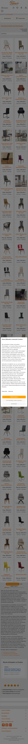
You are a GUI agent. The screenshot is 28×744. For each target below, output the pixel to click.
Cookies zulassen (14, 397)
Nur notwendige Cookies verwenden (14, 400)
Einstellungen (14, 403)
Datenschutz (4, 391)
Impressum (10, 391)
